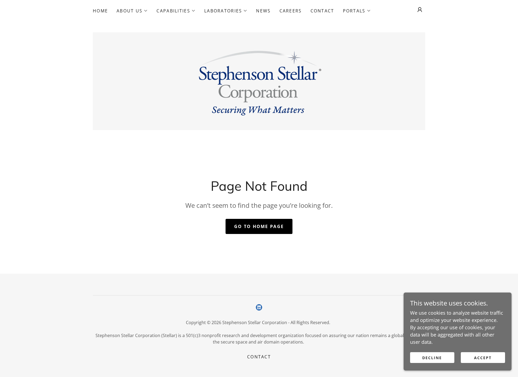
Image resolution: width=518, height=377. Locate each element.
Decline (432, 357)
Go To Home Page (259, 226)
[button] (132, 11)
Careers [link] (291, 11)
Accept (483, 357)
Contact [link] (322, 11)
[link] (259, 80)
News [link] (263, 11)
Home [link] (100, 11)
